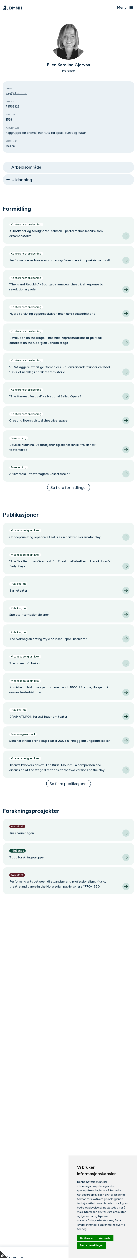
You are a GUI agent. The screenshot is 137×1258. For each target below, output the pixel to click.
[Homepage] (12, 7)
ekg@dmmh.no (16, 93)
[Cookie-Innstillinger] (3, 1254)
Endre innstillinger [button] (91, 1245)
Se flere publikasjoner (68, 783)
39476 (10, 146)
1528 (9, 119)
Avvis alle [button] (105, 1238)
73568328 (12, 106)
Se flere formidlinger (68, 487)
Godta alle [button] (86, 1238)
